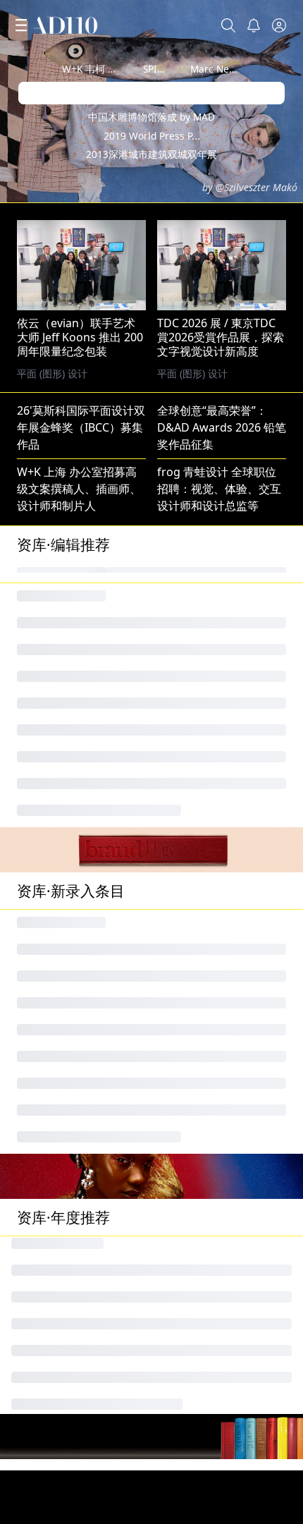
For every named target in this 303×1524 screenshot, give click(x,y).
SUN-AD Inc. (49, 1062)
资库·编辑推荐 (63, 544)
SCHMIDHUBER (58, 994)
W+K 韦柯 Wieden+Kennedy (124, 68)
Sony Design (50, 1242)
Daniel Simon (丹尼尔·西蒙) (227, 1242)
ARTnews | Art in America (84, 1197)
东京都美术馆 (51, 1355)
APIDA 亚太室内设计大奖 (80, 1107)
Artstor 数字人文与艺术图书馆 (94, 1152)
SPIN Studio (169, 68)
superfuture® (194, 1017)
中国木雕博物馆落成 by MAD (151, 116)
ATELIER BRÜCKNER (208, 972)
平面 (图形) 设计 (192, 373)
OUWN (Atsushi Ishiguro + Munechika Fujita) (135, 1084)
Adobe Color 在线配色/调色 (87, 1333)
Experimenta (51, 1017)
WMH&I (178, 926)
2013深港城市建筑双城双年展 (151, 154)
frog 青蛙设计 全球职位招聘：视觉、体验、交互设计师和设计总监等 (219, 488)
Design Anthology (204, 1039)
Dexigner (41, 1220)
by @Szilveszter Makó (249, 187)
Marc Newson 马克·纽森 (244, 68)
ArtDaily (38, 1265)
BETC (30, 949)
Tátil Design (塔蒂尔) (210, 1310)
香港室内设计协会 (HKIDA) (224, 1220)
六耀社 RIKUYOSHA (207, 1333)
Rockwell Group (199, 1130)
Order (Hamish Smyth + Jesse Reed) (111, 1288)
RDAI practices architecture (90, 1130)
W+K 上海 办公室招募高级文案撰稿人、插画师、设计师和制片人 (79, 488)
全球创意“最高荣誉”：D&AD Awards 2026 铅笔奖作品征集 (221, 427)
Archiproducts (55, 1039)
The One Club (53, 972)
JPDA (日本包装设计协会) (220, 994)
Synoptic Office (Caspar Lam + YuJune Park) (131, 1175)
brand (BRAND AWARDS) (221, 949)
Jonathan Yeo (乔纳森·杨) (80, 926)
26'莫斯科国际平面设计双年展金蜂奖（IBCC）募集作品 (81, 427)
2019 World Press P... (152, 135)
